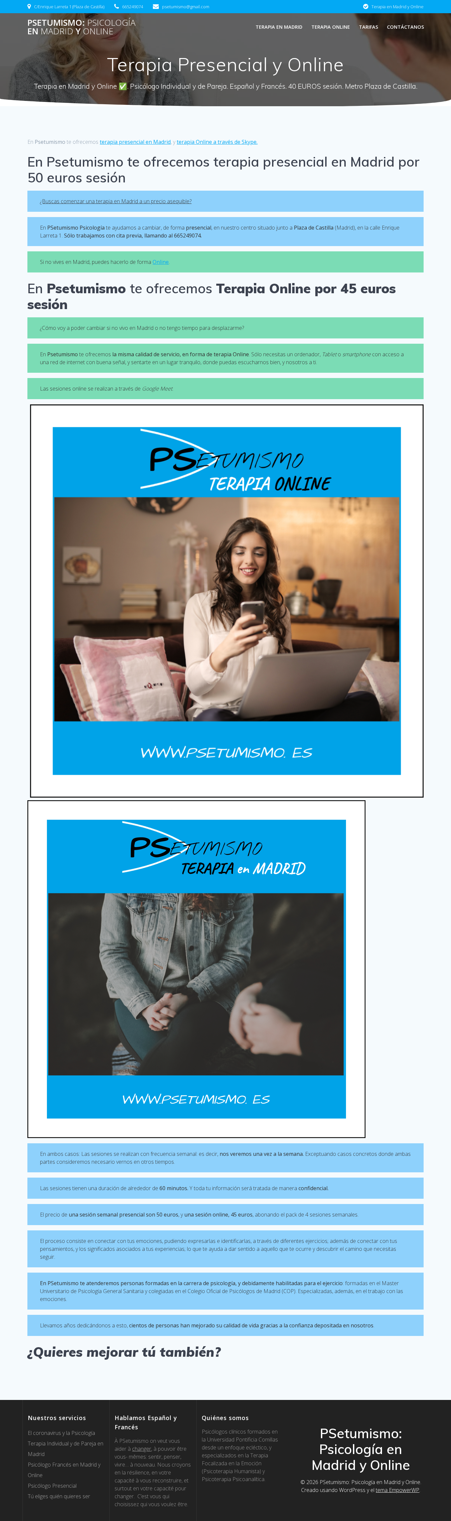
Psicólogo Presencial (52, 1485)
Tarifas (368, 27)
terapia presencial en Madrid (135, 141)
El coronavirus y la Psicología (61, 1433)
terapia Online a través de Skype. (217, 141)
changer (141, 1448)
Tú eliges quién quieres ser (59, 1496)
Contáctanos (405, 27)
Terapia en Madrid (279, 27)
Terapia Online (330, 27)
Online (161, 262)
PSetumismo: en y (81, 26)
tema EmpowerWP (397, 1490)
